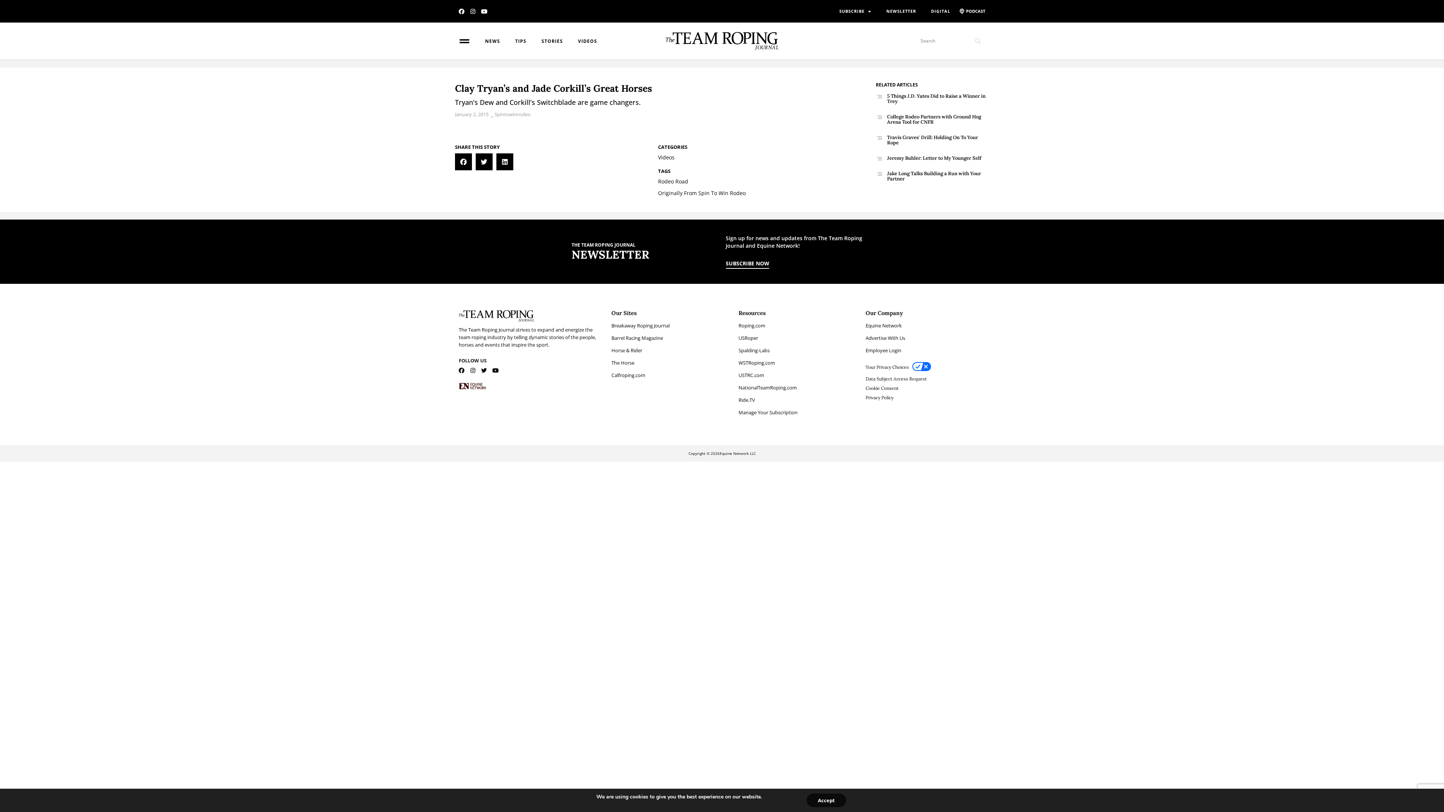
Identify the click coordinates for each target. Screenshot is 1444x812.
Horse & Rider (626, 350)
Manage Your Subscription (768, 412)
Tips (520, 41)
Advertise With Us (885, 338)
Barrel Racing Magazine (637, 338)
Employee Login (883, 350)
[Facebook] (461, 11)
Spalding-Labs (754, 350)
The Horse (622, 362)
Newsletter (901, 11)
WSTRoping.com (757, 362)
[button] (463, 161)
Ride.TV (747, 400)
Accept (826, 800)
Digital (940, 11)
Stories (552, 41)
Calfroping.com (628, 375)
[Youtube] (484, 11)
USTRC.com (751, 375)
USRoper (748, 338)
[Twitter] (484, 370)
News (492, 41)
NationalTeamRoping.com (768, 387)
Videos (587, 41)
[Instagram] (473, 11)
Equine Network (884, 325)
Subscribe (852, 11)
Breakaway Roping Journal (640, 325)
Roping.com (752, 325)
